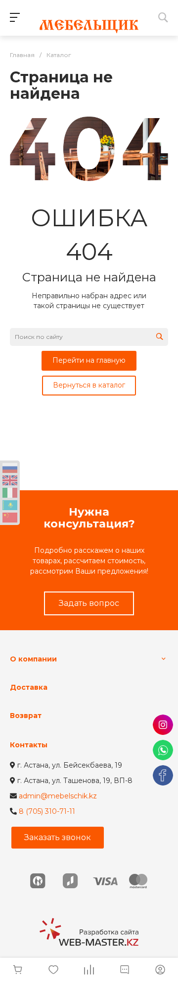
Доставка (28, 687)
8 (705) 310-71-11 (47, 811)
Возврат (26, 715)
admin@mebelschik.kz (58, 795)
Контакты (28, 744)
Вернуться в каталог (89, 385)
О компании (33, 659)
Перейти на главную (89, 360)
